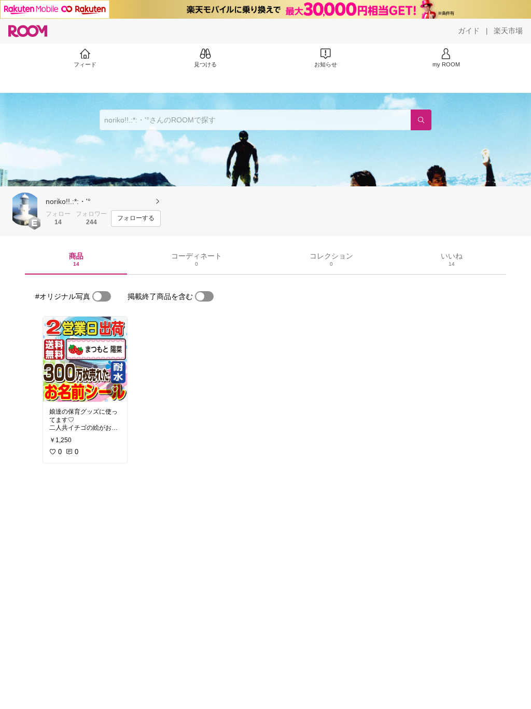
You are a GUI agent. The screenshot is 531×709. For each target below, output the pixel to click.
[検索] (421, 120)
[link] (85, 359)
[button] (24, 209)
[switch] (101, 296)
